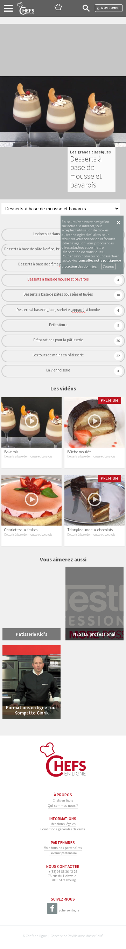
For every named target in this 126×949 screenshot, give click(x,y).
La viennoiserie (58, 370)
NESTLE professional (94, 634)
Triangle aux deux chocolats (90, 529)
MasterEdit (93, 936)
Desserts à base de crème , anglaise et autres (58, 264)
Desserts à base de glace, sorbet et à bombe (58, 309)
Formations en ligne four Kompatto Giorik (31, 710)
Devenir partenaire (63, 853)
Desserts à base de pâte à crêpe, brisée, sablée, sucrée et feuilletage (58, 248)
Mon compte (110, 8)
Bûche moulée (79, 451)
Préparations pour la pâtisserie (58, 339)
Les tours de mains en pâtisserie (58, 354)
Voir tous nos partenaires (63, 847)
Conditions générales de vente (63, 829)
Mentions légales (63, 824)
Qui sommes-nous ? (63, 805)
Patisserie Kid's (31, 634)
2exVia (73, 936)
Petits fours (58, 324)
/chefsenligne (69, 910)
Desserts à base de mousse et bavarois (58, 279)
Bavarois (11, 451)
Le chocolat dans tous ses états (58, 233)
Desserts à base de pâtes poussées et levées (58, 294)
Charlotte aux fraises (20, 529)
